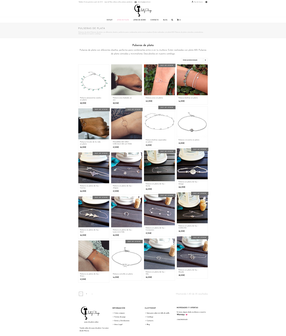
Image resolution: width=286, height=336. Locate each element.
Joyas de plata (123, 20)
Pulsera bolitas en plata (188, 98)
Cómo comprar (119, 313)
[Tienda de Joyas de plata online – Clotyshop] (143, 10)
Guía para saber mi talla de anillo (158, 313)
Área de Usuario (198, 2)
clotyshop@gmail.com (144, 2)
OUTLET (110, 20)
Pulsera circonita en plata (189, 140)
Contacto (154, 20)
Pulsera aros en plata (154, 98)
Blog (165, 20)
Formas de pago (120, 317)
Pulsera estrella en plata (123, 274)
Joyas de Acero (139, 20)
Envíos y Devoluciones (121, 321)
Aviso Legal (118, 324)
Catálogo (150, 317)
